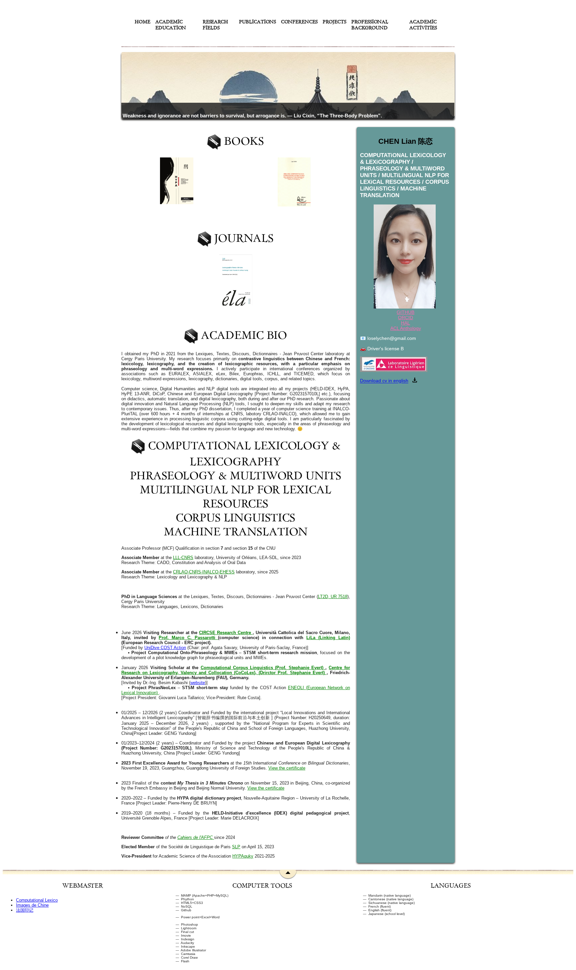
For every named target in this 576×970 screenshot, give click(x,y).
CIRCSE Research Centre (226, 632)
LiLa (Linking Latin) (328, 637)
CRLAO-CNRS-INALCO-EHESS (204, 571)
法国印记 (24, 910)
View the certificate (286, 768)
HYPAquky (242, 856)
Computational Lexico (37, 900)
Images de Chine (32, 905)
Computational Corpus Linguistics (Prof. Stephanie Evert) (263, 667)
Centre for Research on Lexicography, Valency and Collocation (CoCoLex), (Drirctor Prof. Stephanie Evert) (235, 670)
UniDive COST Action (165, 647)
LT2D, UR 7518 (332, 596)
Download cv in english (384, 381)
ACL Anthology (405, 328)
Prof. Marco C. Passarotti (188, 637)
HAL (405, 323)
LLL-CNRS (183, 557)
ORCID (405, 317)
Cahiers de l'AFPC (195, 837)
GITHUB (405, 312)
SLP (236, 846)
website (197, 682)
